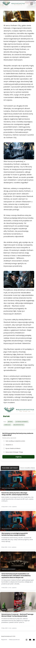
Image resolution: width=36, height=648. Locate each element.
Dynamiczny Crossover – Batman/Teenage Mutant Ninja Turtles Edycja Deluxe (17, 615)
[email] (34, 640)
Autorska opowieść (22, 421)
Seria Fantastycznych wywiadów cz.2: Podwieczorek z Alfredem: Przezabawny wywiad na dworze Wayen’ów (16, 576)
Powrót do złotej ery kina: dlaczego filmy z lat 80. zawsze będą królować (14, 494)
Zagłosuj (18, 457)
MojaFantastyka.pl (6, 636)
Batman (10, 421)
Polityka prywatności (14, 639)
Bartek (6, 416)
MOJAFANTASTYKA (19, 424)
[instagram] (26, 640)
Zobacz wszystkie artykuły (27, 468)
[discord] (30, 640)
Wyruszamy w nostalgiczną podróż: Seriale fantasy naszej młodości (14, 534)
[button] (31, 3)
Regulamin (4, 639)
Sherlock (7, 424)
